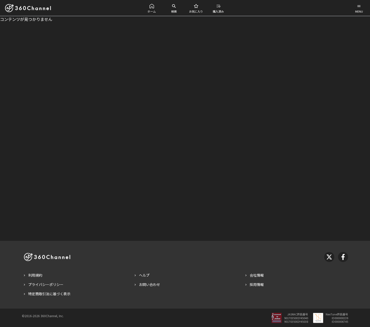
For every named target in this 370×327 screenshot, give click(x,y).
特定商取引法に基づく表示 (49, 293)
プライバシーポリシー (45, 284)
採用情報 (257, 284)
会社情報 (257, 275)
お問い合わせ (149, 284)
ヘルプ (144, 275)
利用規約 (35, 275)
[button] (152, 8)
